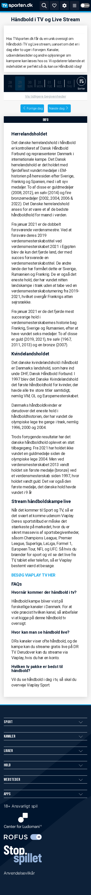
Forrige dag (35, 108)
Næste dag (56, 108)
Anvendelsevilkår (19, 873)
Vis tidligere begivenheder (45, 96)
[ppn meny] (74, 5)
